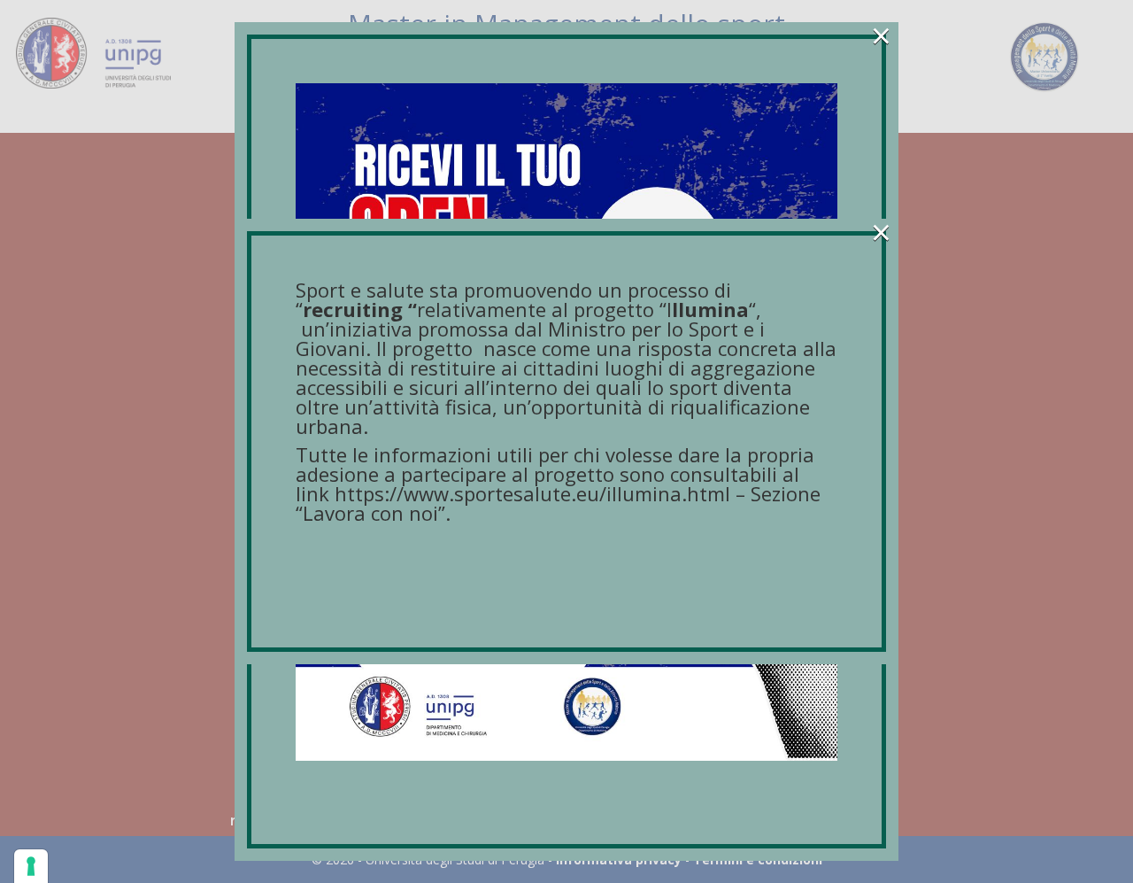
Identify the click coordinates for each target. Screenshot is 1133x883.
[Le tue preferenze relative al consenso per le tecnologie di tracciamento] (31, 866)
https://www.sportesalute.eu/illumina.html (532, 493)
